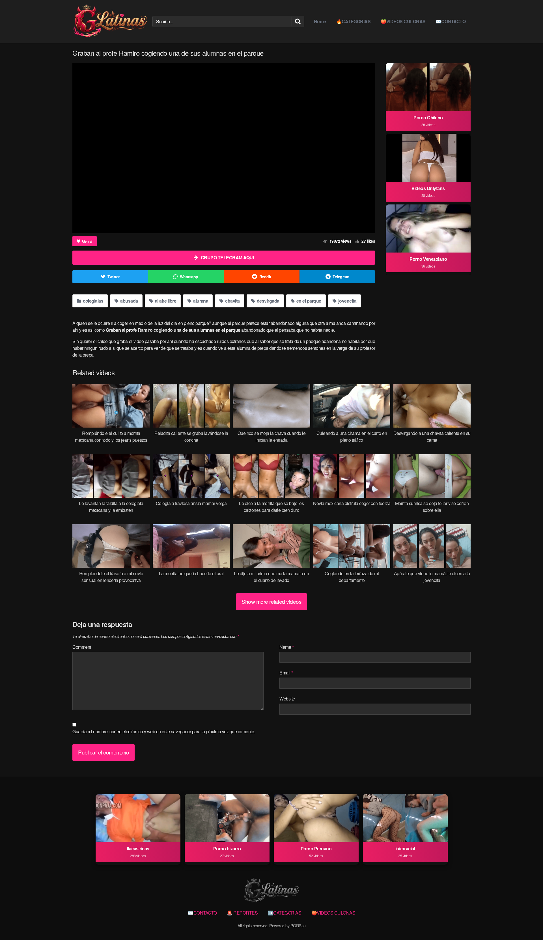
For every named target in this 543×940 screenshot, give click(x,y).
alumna (200, 300)
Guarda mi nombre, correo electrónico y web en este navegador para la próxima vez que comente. (163, 731)
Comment (81, 647)
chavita (232, 300)
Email (286, 672)
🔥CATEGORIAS (353, 21)
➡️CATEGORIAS (284, 912)
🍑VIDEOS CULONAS (403, 21)
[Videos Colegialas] (110, 21)
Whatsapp (189, 276)
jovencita (346, 300)
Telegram (341, 276)
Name (286, 647)
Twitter (113, 276)
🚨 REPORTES (242, 912)
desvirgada (267, 300)
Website (287, 698)
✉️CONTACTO (451, 21)
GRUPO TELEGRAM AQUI (227, 257)
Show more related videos (271, 601)
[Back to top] (527, 922)
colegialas (93, 300)
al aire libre (165, 300)
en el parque (308, 300)
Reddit (265, 276)
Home (320, 21)
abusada (128, 300)
